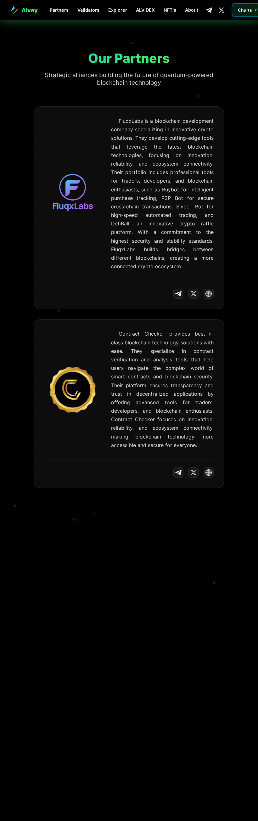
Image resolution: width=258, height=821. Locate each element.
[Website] (209, 294)
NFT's (170, 10)
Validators (88, 10)
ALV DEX (145, 10)
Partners (59, 10)
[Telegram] (209, 10)
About (191, 10)
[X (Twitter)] (221, 10)
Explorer (117, 10)
